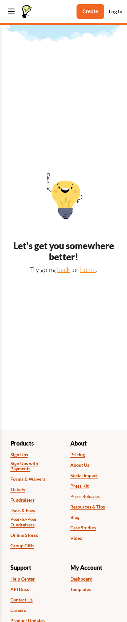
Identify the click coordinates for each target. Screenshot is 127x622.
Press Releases (85, 496)
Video (76, 538)
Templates (80, 589)
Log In (115, 11)
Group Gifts (22, 545)
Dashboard (81, 579)
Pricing (77, 454)
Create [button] (90, 11)
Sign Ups (19, 454)
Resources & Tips (87, 506)
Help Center (22, 579)
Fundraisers (22, 500)
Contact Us (21, 599)
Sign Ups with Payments (24, 466)
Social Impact (84, 475)
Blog (74, 517)
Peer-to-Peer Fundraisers (23, 522)
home (88, 269)
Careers (18, 610)
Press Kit (79, 486)
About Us (79, 465)
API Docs (19, 589)
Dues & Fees (22, 510)
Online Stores (24, 535)
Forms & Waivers (27, 479)
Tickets (17, 489)
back (63, 269)
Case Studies (83, 527)
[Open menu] (11, 11)
